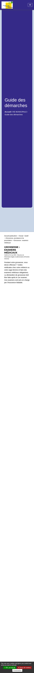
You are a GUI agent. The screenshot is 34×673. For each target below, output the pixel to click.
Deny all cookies (25, 667)
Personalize (17, 670)
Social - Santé (23, 236)
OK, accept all (10, 667)
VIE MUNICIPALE (19, 112)
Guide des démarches (14, 115)
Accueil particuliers (10, 236)
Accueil (8, 112)
